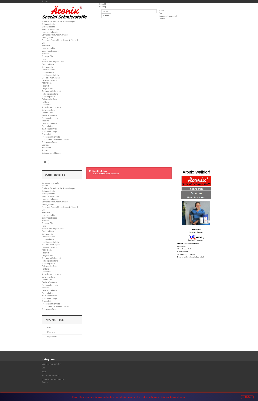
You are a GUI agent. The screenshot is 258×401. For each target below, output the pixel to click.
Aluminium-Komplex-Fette (53, 62)
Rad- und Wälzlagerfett (51, 91)
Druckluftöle (47, 134)
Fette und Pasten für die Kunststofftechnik (60, 40)
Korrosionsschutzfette (51, 107)
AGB (49, 327)
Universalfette (48, 72)
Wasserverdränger (49, 131)
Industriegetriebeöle (50, 51)
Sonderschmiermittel (168, 16)
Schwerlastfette (48, 110)
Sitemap (102, 7)
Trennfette (46, 105)
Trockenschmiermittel (51, 137)
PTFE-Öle (46, 45)
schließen (247, 397)
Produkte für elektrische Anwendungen (58, 21)
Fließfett (45, 86)
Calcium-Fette (48, 64)
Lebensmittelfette (49, 123)
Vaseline (45, 121)
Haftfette (45, 102)
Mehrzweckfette (48, 70)
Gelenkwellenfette (49, 99)
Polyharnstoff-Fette (50, 118)
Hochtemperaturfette (50, 75)
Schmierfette (47, 67)
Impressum (46, 147)
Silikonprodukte (48, 27)
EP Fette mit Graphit (51, 78)
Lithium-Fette (47, 113)
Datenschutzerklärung (51, 153)
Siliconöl (45, 54)
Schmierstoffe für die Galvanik (55, 35)
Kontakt (45, 1)
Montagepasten (48, 37)
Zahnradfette (47, 126)
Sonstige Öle (47, 56)
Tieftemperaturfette (50, 94)
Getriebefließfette (49, 115)
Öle (43, 43)
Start (161, 13)
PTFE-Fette (47, 83)
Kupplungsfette (48, 96)
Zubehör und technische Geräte (55, 139)
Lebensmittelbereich (50, 32)
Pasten (162, 19)
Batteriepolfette (48, 24)
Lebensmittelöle (48, 48)
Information (54, 319)
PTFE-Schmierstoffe (50, 29)
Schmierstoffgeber (49, 142)
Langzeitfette (47, 88)
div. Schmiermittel (49, 129)
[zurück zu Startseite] (45, 162)
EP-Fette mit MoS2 (50, 80)
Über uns (45, 145)
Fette (44, 59)
